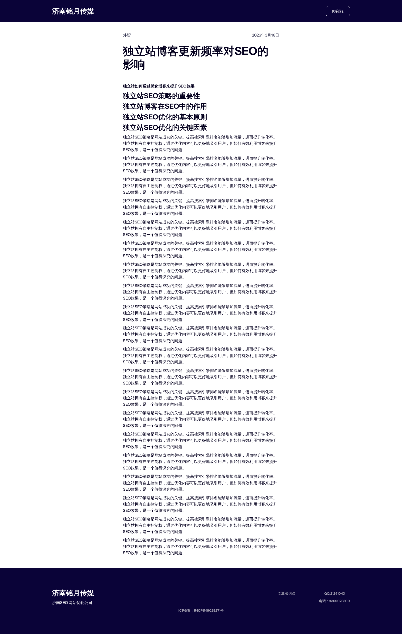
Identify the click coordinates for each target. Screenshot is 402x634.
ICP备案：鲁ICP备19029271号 (201, 610)
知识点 (290, 593)
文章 (281, 593)
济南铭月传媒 (73, 11)
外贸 (127, 35)
